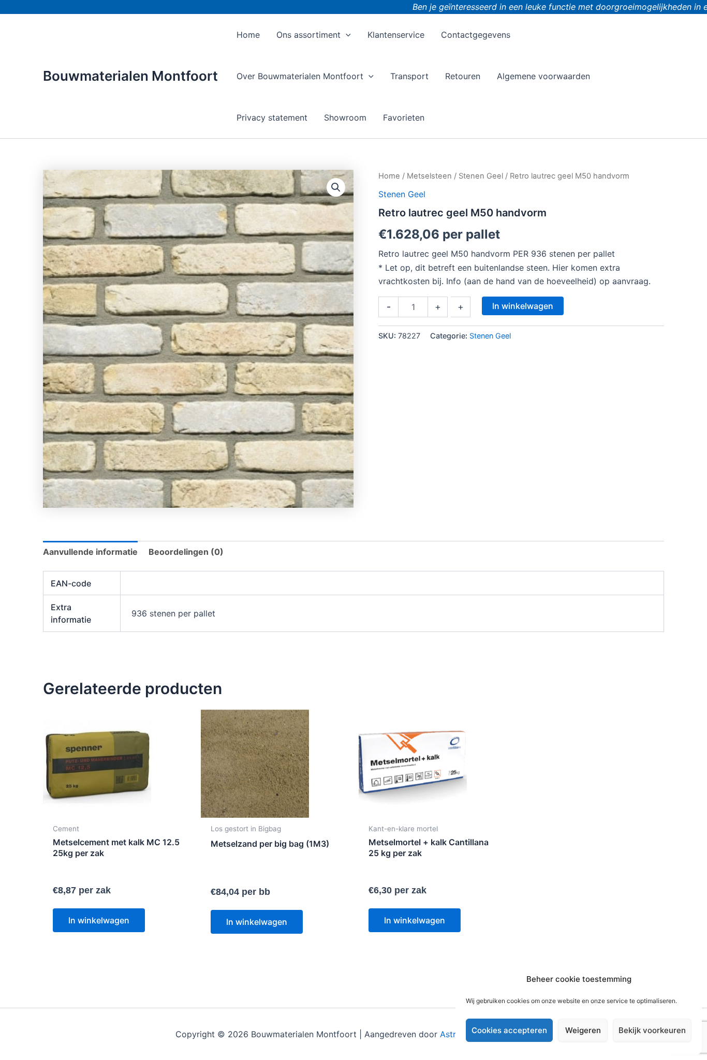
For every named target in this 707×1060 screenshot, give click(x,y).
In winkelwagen (522, 306)
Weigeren (583, 1030)
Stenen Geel (481, 176)
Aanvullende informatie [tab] (90, 552)
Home (389, 176)
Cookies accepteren (509, 1030)
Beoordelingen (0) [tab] (186, 552)
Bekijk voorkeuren (652, 1030)
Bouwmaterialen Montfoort (130, 76)
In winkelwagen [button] (98, 920)
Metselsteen (429, 176)
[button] (346, 34)
